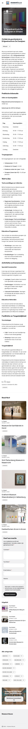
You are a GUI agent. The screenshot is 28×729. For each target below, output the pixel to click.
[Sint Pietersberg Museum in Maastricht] (14, 444)
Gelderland (19, 660)
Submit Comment (10, 594)
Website (5, 578)
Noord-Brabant (9, 668)
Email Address (7, 570)
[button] (2, 3)
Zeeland (6, 680)
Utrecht (18, 676)
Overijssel (7, 676)
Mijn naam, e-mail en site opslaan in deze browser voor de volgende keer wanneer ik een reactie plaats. (14, 588)
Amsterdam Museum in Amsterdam (16, 643)
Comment (6, 549)
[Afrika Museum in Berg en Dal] (5, 608)
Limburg (5, 387)
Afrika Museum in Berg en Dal (16, 610)
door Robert (12, 605)
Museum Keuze (7, 714)
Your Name (6, 562)
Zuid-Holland (19, 680)
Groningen (7, 664)
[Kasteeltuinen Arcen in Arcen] (14, 514)
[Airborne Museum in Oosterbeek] (5, 630)
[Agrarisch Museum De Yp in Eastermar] (5, 619)
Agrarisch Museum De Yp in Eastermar (17, 621)
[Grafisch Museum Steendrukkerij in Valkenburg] (14, 479)
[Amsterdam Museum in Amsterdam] (5, 641)
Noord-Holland (9, 672)
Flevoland (18, 656)
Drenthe (6, 656)
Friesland (7, 660)
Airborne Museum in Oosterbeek (15, 632)
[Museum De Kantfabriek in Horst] (14, 410)
